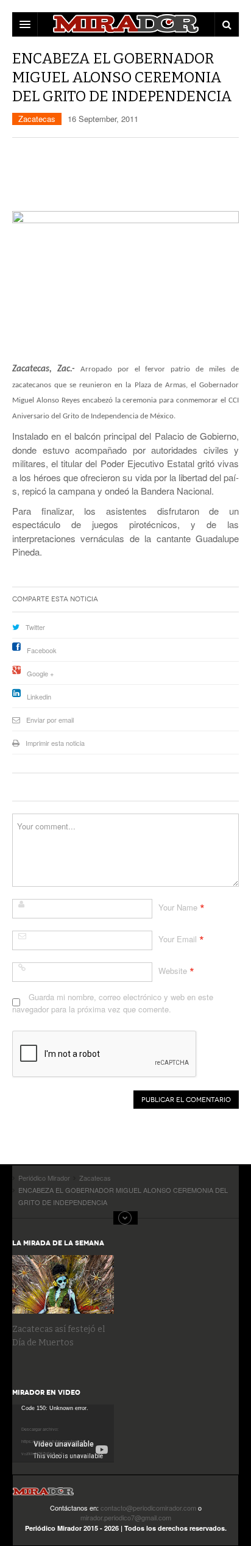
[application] (63, 1433)
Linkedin (39, 696)
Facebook (42, 650)
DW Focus (125, 24)
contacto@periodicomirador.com (148, 1507)
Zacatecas (36, 118)
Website (172, 970)
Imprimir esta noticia (55, 743)
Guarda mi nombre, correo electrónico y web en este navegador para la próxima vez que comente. (112, 1003)
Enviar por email (50, 720)
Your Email (177, 939)
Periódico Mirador (43, 1495)
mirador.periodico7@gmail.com (125, 1517)
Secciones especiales (125, 1218)
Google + (40, 673)
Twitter (35, 627)
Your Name (177, 907)
